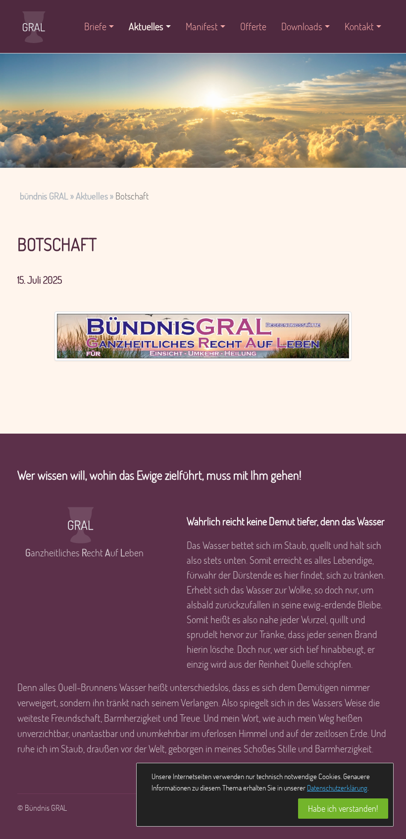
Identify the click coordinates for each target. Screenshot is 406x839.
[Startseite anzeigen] (34, 26)
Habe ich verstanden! (343, 808)
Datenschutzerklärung (337, 787)
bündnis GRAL (44, 196)
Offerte (253, 26)
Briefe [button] (95, 26)
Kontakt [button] (359, 26)
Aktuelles (92, 196)
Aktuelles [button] (146, 26)
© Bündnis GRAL (42, 807)
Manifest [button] (202, 26)
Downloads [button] (301, 26)
